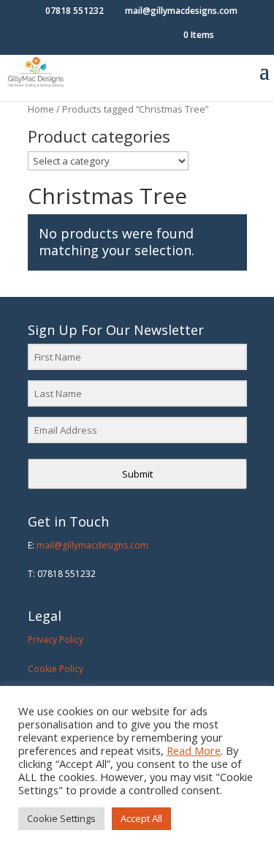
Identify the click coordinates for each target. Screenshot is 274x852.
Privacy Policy (55, 639)
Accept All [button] (141, 818)
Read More (194, 750)
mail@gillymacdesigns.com (92, 545)
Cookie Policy (55, 669)
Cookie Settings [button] (61, 818)
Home (41, 109)
